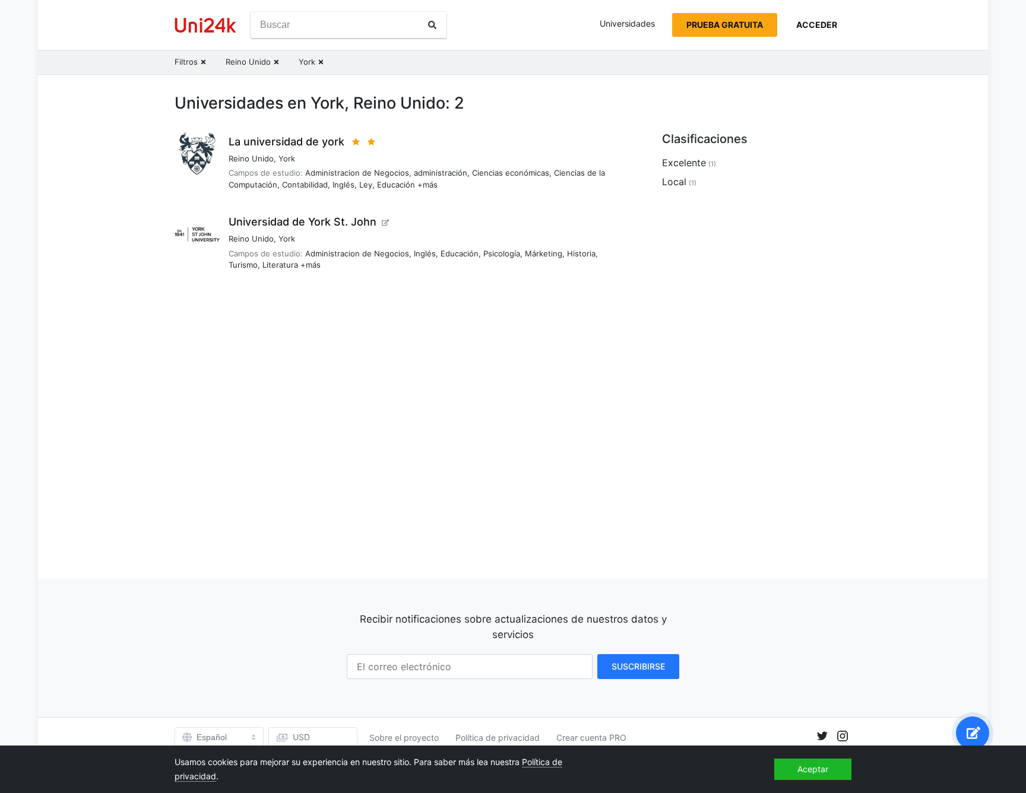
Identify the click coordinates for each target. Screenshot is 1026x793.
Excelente (684, 163)
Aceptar (812, 769)
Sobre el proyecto (404, 737)
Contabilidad (305, 184)
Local (674, 182)
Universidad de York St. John (302, 221)
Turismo (243, 264)
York (286, 158)
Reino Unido (251, 158)
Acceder (816, 25)
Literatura (280, 264)
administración (440, 172)
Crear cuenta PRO (591, 737)
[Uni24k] (205, 25)
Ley (365, 184)
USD (301, 737)
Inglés (343, 184)
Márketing (543, 253)
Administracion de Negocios (357, 172)
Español (212, 737)
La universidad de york (286, 141)
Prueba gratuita (724, 25)
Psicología (501, 253)
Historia (581, 253)
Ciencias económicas (510, 172)
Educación (396, 184)
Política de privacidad (497, 737)
